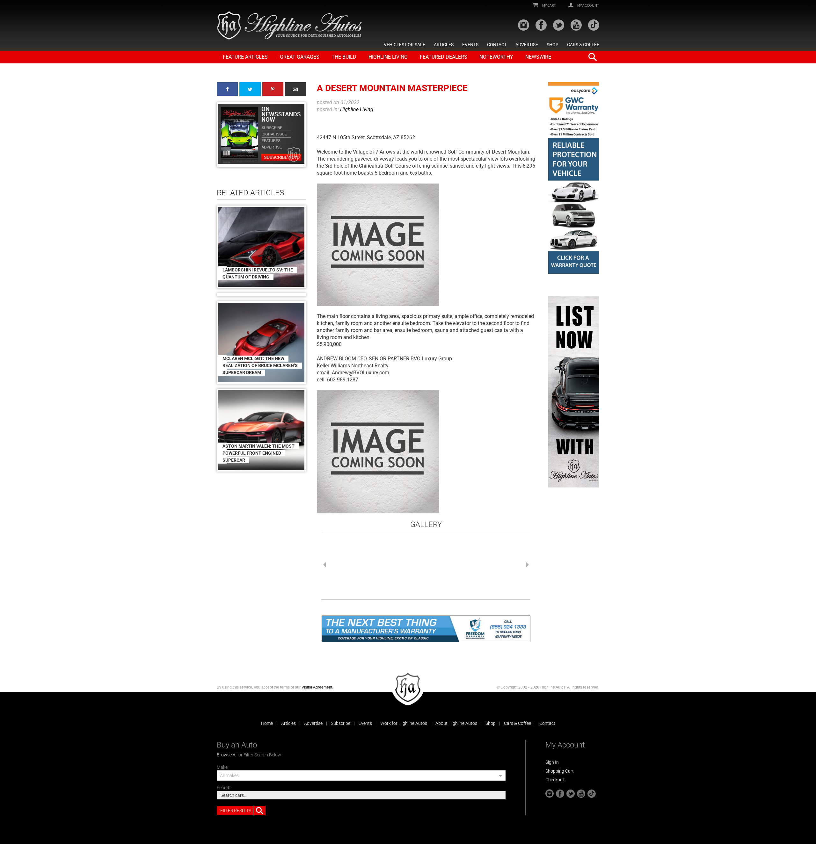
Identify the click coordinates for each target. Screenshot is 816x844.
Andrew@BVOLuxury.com (360, 373)
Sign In (552, 762)
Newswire (538, 57)
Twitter (249, 89)
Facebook (227, 89)
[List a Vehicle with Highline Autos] (573, 391)
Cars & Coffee (583, 44)
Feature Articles (245, 57)
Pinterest (272, 89)
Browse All (227, 754)
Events (470, 44)
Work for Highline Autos (403, 723)
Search (223, 787)
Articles (444, 44)
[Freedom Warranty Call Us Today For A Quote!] (426, 629)
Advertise (526, 44)
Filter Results (235, 810)
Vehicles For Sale (404, 44)
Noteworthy (496, 57)
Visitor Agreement (317, 687)
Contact (497, 44)
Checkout (554, 779)
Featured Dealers (443, 57)
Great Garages (299, 57)
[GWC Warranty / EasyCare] (573, 178)
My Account (588, 5)
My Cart (549, 5)
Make (222, 767)
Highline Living (388, 57)
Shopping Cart (559, 771)
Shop (552, 44)
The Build (344, 57)
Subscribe (340, 723)
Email (295, 89)
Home (267, 723)
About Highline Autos (456, 723)
